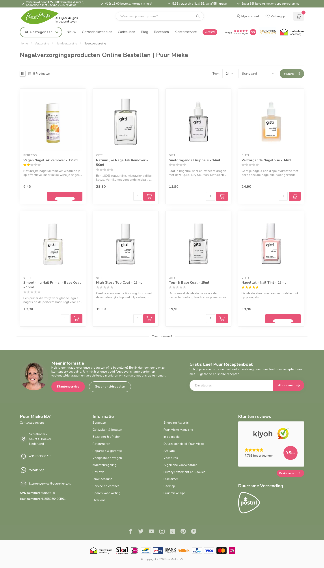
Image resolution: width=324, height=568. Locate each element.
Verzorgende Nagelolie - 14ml (267, 160)
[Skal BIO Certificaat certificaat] (122, 550)
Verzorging (42, 44)
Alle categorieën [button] (39, 32)
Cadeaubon (126, 31)
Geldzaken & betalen (107, 430)
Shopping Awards (176, 423)
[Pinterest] (183, 531)
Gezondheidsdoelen (97, 31)
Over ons (99, 500)
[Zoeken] (198, 16)
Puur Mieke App (175, 493)
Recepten (161, 31)
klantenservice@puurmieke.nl (50, 484)
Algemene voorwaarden (180, 465)
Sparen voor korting (106, 493)
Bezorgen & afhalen (107, 437)
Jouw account (102, 479)
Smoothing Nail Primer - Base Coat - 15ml (52, 285)
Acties (210, 31)
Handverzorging (66, 44)
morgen (137, 4)
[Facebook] (130, 531)
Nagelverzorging (95, 44)
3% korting (257, 4)
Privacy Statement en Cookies (184, 472)
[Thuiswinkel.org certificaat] (292, 32)
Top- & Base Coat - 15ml (189, 282)
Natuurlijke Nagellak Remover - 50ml (122, 162)
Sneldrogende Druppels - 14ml (194, 160)
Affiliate (169, 451)
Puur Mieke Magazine (178, 430)
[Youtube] (151, 531)
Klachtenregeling (104, 465)
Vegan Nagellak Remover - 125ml (51, 160)
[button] (247, 16)
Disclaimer (171, 479)
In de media (172, 437)
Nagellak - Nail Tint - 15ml (264, 282)
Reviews (98, 472)
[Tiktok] (172, 531)
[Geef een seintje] (64, 196)
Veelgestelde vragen (107, 458)
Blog (144, 31)
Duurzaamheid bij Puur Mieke (184, 444)
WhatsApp (36, 470)
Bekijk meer (286, 473)
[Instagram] (162, 531)
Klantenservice (186, 31)
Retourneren (101, 444)
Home (24, 44)
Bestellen (99, 423)
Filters (289, 74)
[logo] (53, 16)
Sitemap (169, 486)
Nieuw (71, 31)
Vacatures (171, 458)
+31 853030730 (40, 456)
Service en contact (106, 486)
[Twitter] (140, 531)
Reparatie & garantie (107, 451)
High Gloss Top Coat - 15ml (119, 282)
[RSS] (193, 531)
